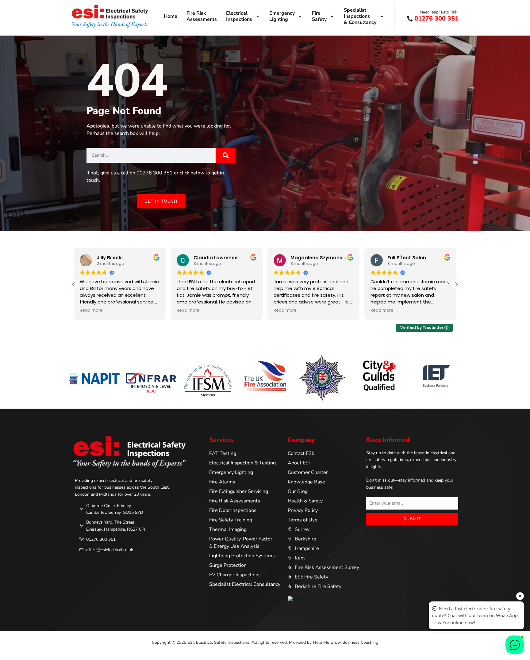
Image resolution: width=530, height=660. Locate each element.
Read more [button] (91, 310)
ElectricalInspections (239, 16)
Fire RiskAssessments (201, 16)
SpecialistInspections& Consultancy (360, 16)
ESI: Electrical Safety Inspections (402, 548)
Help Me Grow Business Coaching (345, 642)
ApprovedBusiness (387, 535)
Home (170, 16)
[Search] (226, 155)
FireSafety (319, 16)
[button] (456, 284)
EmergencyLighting (282, 16)
